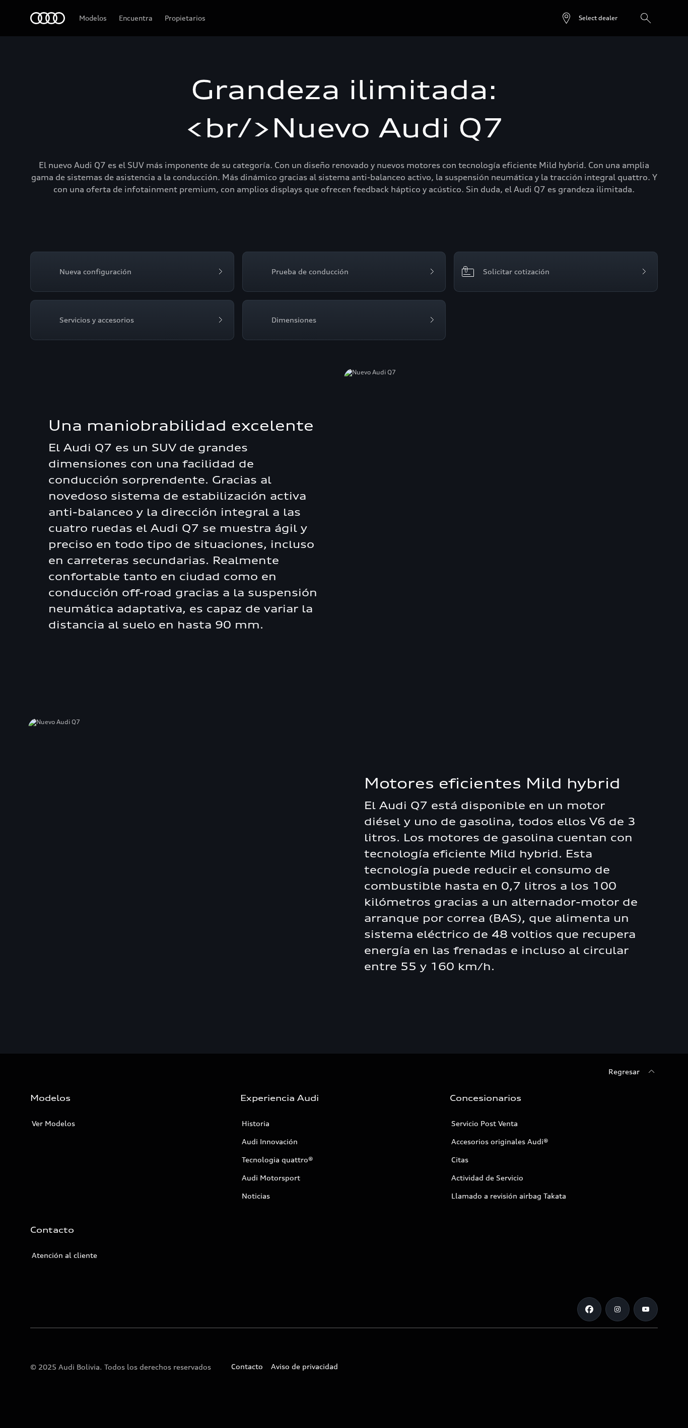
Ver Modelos (53, 1123)
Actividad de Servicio (487, 1177)
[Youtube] (646, 1309)
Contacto (247, 1366)
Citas (459, 1159)
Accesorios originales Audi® (499, 1141)
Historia (255, 1123)
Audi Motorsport (271, 1177)
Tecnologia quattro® (277, 1159)
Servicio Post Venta (484, 1123)
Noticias (256, 1196)
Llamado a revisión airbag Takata (508, 1196)
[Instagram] (617, 1309)
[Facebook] (589, 1309)
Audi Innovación (270, 1141)
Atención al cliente (64, 1255)
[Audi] (47, 18)
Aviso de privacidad (304, 1366)
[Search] (646, 18)
